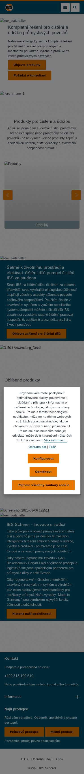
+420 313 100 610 (18, 675)
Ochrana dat (37, 447)
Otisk (59, 758)
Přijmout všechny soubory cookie (43, 485)
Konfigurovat (43, 458)
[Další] (76, 195)
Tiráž (52, 447)
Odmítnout (43, 471)
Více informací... (55, 440)
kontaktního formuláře (62, 684)
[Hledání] (75, 7)
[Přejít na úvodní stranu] (9, 7)
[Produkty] (42, 195)
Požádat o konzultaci (30, 75)
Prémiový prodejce (24, 731)
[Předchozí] (8, 195)
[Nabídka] (65, 7)
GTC (24, 758)
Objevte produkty (27, 65)
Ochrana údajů (41, 758)
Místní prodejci (62, 731)
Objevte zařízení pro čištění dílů (36, 333)
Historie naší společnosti (31, 613)
